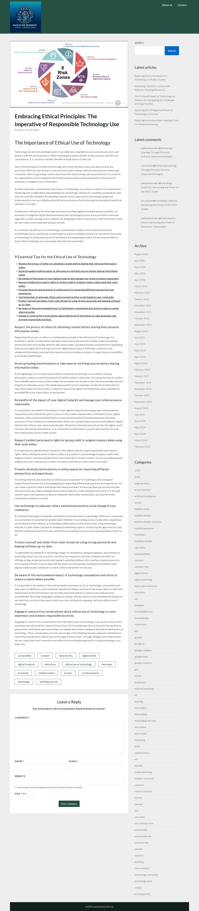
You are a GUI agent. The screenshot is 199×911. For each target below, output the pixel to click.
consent (45, 655)
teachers (139, 855)
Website (20, 776)
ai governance (142, 483)
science (138, 797)
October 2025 (142, 318)
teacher (139, 849)
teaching (139, 861)
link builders (141, 707)
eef (136, 598)
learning (139, 701)
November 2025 (143, 312)
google (138, 637)
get (136, 631)
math (137, 746)
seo (136, 810)
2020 (137, 470)
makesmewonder (149, 148)
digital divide (89, 655)
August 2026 (141, 254)
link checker (141, 727)
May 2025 (140, 350)
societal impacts (90, 672)
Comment (22, 717)
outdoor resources (144, 778)
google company (143, 650)
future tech (140, 624)
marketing (140, 740)
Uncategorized (142, 894)
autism (138, 502)
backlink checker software (148, 521)
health (138, 675)
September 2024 (143, 401)
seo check (140, 816)
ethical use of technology (78, 664)
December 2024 (143, 382)
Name (19, 761)
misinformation (46, 672)
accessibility (24, 655)
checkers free (141, 566)
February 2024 (142, 446)
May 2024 (140, 427)
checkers (139, 560)
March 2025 (141, 363)
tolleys (138, 887)
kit (136, 695)
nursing (138, 765)
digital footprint (26, 664)
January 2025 (142, 376)
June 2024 (140, 421)
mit (136, 759)
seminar (139, 804)
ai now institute (143, 489)
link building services (145, 720)
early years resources (146, 586)
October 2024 (142, 395)
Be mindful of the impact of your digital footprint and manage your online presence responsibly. (69, 278)
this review (146, 200)
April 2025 (140, 356)
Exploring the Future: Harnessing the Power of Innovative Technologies (158, 222)
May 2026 (140, 273)
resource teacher (143, 791)
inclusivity (23, 672)
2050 (137, 477)
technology (24, 681)
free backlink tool (144, 611)
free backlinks (142, 618)
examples (139, 605)
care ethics (140, 547)
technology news (143, 881)
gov (137, 669)
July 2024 (140, 414)
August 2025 (141, 331)
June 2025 (140, 344)
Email (73, 761)
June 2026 (140, 267)
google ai (139, 643)
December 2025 (143, 305)
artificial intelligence (145, 496)
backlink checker (143, 515)
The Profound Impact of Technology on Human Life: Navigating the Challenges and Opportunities (155, 100)
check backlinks (142, 553)
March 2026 (141, 286)
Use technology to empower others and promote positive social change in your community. (66, 297)
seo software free (144, 823)
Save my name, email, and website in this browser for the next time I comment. (50, 787)
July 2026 (140, 260)
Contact (182, 5)
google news (141, 656)
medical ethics (142, 752)
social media (141, 829)
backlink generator (144, 528)
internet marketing (144, 688)
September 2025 (143, 324)
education (140, 592)
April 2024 (140, 433)
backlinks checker (143, 541)
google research (143, 663)
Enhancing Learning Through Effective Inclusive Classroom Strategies (157, 152)
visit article (147, 165)
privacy (68, 672)
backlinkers (140, 534)
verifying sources (48, 681)
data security (66, 655)
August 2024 (141, 408)
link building (141, 714)
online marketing (143, 772)
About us (167, 5)
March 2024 (141, 440)
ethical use (50, 664)
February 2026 (142, 292)
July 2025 (140, 337)
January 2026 (142, 299)
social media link (143, 836)
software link (141, 842)
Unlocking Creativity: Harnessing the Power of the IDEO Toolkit (159, 187)
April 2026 (140, 279)
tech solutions (142, 868)
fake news (107, 664)
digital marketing (143, 579)
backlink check (142, 509)
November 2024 (143, 389)
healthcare (140, 682)
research (139, 785)
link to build (140, 733)
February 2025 (142, 369)
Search (139, 42)
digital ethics (141, 573)
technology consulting (146, 874)
